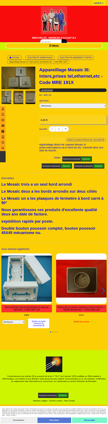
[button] (50, 332)
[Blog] (3, 126)
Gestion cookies (56, 401)
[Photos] (3, 137)
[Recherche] (3, 148)
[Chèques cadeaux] (3, 131)
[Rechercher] (64, 41)
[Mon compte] (3, 109)
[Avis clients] (3, 114)
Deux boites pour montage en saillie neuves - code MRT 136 (27, 308)
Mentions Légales (40, 401)
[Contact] (3, 120)
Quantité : (43, 129)
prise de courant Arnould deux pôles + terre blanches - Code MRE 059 (81, 308)
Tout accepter (89, 420)
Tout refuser (54, 420)
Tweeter (57, 157)
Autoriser (86, 159)
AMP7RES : (44, 101)
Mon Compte (69, 401)
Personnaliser (18, 420)
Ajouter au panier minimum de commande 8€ (39, 323)
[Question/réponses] (3, 142)
